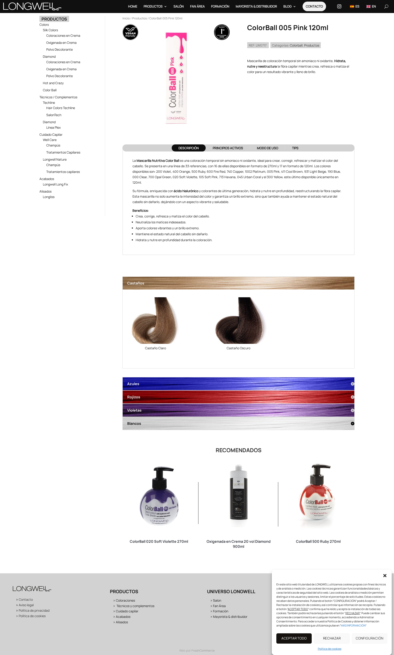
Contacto (314, 6)
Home (132, 6)
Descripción (189, 148)
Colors (44, 24)
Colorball (296, 45)
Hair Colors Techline (60, 108)
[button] (385, 575)
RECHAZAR (332, 638)
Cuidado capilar (127, 611)
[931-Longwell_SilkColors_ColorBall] (155, 321)
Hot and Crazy (53, 83)
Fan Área (197, 6)
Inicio (126, 18)
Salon (217, 600)
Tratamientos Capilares (63, 152)
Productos (153, 6)
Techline (49, 102)
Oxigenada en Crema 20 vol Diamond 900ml (239, 544)
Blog (287, 6)
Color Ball (50, 90)
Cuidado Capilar (50, 134)
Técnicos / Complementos (58, 97)
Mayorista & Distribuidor (256, 6)
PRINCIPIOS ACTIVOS (228, 148)
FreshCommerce (203, 650)
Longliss (48, 197)
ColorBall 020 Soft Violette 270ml (159, 541)
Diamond (49, 56)
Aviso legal (26, 605)
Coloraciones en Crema (63, 35)
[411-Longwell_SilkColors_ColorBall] (238, 321)
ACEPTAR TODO (294, 638)
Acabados (46, 179)
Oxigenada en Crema (61, 42)
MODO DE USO (267, 148)
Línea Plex (53, 127)
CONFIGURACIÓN (369, 638)
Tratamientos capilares (63, 172)
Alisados (45, 191)
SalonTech (53, 115)
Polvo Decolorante (59, 49)
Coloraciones (125, 600)
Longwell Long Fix (55, 184)
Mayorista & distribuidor (230, 616)
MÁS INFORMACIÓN (353, 625)
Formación (220, 6)
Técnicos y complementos (135, 606)
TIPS (295, 148)
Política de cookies (329, 649)
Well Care (50, 140)
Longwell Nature (55, 159)
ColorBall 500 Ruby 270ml (318, 541)
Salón (179, 6)
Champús (53, 145)
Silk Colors (50, 30)
